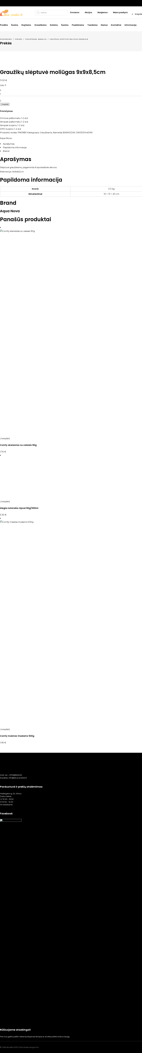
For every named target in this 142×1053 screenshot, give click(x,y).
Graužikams (31, 39)
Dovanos (74, 12)
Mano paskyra (120, 12)
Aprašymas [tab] (8, 144)
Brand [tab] (6, 151)
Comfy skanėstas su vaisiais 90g (18, 445)
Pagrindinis (6, 39)
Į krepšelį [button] (5, 438)
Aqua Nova (6, 138)
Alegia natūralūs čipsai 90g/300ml (19, 508)
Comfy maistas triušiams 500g (17, 735)
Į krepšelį (4, 104)
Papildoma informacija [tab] (14, 147)
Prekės (18, 39)
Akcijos (88, 12)
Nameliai (42, 39)
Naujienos (102, 12)
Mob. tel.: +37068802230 (11, 775)
